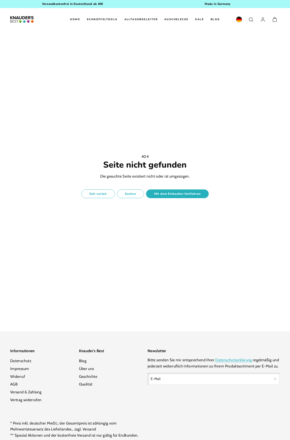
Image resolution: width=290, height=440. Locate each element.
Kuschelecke (176, 19)
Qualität (86, 384)
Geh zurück (98, 194)
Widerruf (17, 376)
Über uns (86, 368)
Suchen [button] (130, 194)
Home (75, 19)
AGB (14, 384)
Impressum (19, 368)
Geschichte (88, 376)
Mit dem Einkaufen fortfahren (177, 194)
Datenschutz (20, 361)
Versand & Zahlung (25, 392)
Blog (215, 19)
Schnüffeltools (102, 19)
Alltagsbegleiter (141, 19)
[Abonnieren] (275, 379)
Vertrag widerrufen (25, 400)
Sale (199, 19)
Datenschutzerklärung (234, 360)
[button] (251, 19)
